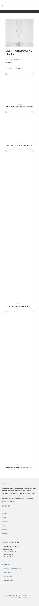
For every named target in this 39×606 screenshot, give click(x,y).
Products (4, 521)
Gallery (4, 529)
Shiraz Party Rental (17, 595)
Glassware (17, 59)
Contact (4, 533)
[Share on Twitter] (16, 62)
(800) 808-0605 (8, 576)
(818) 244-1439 (8, 572)
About (4, 525)
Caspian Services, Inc (23, 597)
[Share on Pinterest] (20, 62)
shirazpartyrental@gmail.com (12, 568)
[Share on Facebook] (14, 62)
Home (4, 517)
